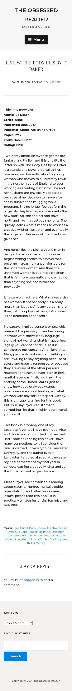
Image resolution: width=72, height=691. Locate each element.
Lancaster (57, 531)
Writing (40, 542)
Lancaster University (19, 535)
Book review (37, 527)
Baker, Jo (18, 82)
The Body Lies (58, 539)
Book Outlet (20, 527)
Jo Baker (22, 531)
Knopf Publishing (40, 531)
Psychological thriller (35, 539)
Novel (17, 539)
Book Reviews (33, 82)
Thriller (31, 542)
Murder (38, 535)
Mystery (49, 535)
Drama (12, 531)
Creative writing (57, 527)
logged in (31, 580)
